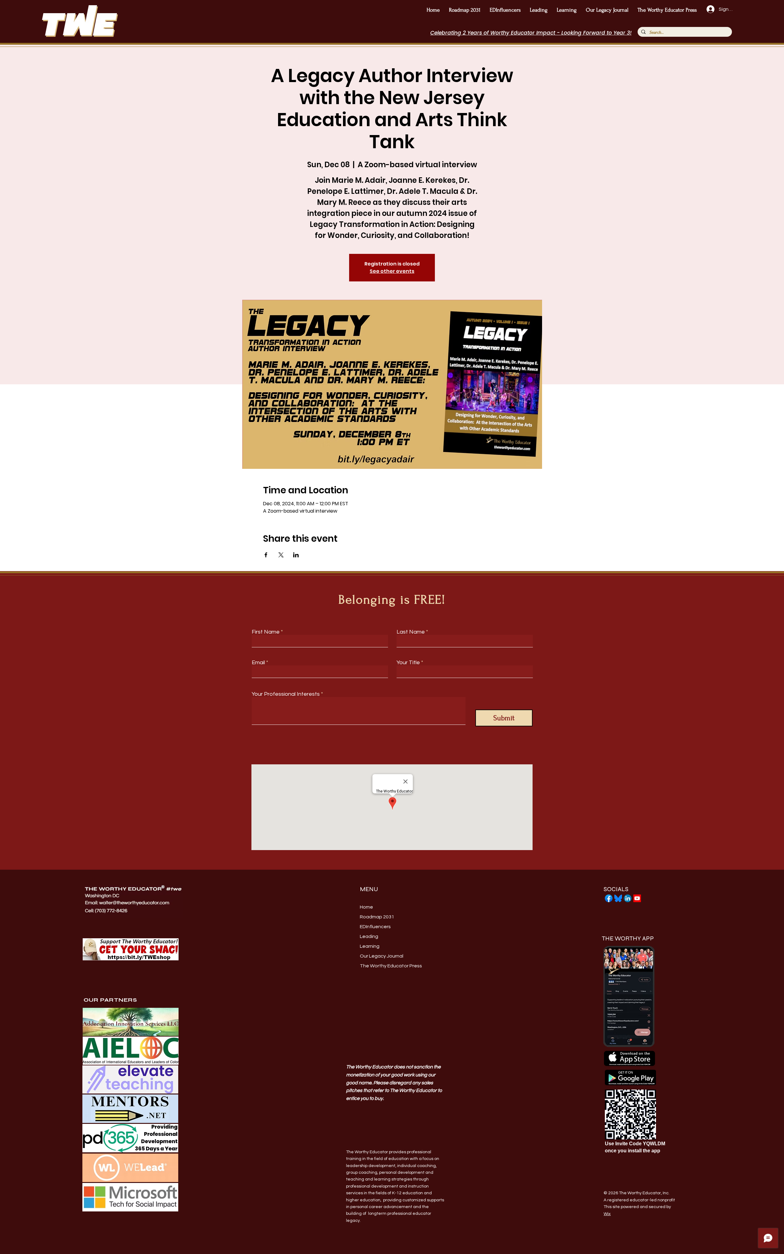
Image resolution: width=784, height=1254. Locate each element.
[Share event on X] (281, 554)
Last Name (411, 632)
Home (366, 907)
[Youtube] (637, 898)
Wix (607, 1214)
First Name (266, 632)
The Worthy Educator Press (388, 965)
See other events (392, 271)
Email (258, 662)
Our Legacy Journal (381, 956)
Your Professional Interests (286, 694)
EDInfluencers (375, 926)
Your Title (408, 662)
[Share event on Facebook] (266, 554)
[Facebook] (608, 898)
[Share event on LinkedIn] (296, 554)
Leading (369, 936)
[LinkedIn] (627, 898)
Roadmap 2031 (377, 916)
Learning (369, 946)
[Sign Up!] (709, 9)
